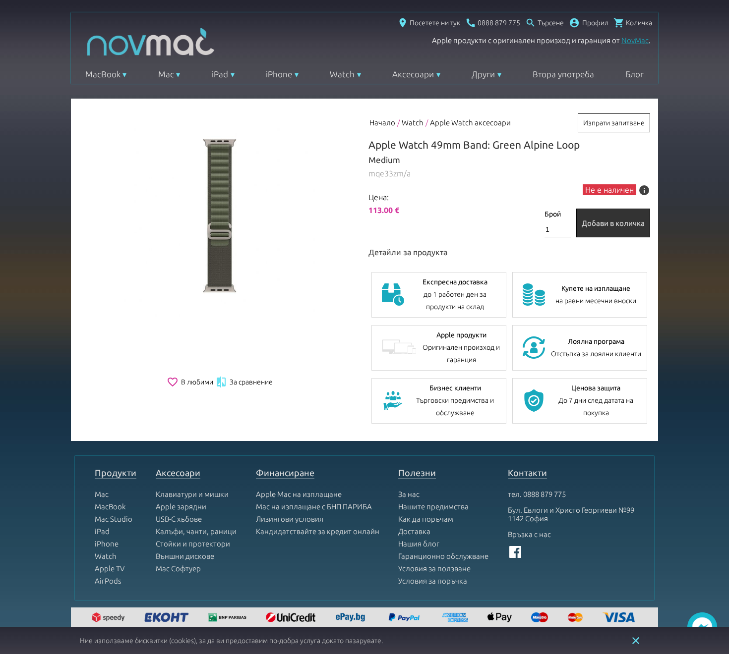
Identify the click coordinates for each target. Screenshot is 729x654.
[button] (588, 22)
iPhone (279, 74)
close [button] (636, 641)
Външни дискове (185, 556)
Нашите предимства (433, 506)
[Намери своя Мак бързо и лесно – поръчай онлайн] (351, 618)
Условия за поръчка (432, 581)
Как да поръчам (425, 519)
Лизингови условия (289, 519)
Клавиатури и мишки (192, 494)
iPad (220, 74)
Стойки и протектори (193, 544)
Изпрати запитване (614, 123)
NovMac (635, 40)
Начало (382, 122)
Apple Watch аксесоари (470, 122)
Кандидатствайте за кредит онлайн (317, 531)
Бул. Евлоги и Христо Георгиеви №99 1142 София (571, 514)
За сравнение (244, 382)
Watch (342, 74)
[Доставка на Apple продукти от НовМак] (109, 618)
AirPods (108, 581)
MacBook (103, 74)
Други (483, 74)
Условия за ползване (434, 568)
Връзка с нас (529, 534)
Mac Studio (113, 519)
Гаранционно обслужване (443, 556)
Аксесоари (413, 74)
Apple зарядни (181, 506)
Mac (166, 74)
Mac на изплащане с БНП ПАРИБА (314, 506)
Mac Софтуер (178, 568)
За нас (409, 494)
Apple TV (109, 568)
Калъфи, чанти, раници (196, 531)
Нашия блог (418, 544)
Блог (634, 74)
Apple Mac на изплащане (299, 494)
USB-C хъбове (179, 519)
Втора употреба (563, 74)
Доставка (414, 531)
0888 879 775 (544, 494)
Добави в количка (613, 223)
